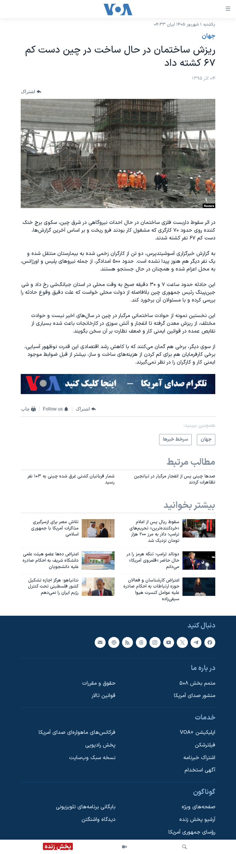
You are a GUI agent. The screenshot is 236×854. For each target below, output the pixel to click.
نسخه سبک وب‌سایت (92, 758)
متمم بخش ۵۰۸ (197, 683)
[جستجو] (184, 847)
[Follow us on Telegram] (196, 642)
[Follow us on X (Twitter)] (182, 642)
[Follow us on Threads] (141, 642)
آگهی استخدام (199, 770)
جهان (208, 36)
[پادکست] (113, 642)
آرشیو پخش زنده (197, 820)
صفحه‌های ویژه (198, 807)
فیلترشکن (205, 745)
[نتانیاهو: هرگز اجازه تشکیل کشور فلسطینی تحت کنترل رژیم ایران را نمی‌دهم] (98, 586)
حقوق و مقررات (98, 683)
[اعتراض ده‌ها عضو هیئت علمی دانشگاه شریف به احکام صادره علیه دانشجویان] (98, 560)
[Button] (31, 91)
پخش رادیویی (100, 745)
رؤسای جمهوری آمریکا (191, 832)
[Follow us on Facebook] (209, 642)
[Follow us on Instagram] (154, 642)
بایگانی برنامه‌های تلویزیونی (85, 807)
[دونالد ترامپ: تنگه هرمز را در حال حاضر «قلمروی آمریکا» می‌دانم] (198, 560)
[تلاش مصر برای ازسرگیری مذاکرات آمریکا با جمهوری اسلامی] (98, 528)
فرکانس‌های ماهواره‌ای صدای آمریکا (77, 732)
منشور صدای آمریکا (194, 696)
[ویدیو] (124, 847)
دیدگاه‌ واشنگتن (98, 820)
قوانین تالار (103, 696)
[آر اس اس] (127, 642)
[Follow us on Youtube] (168, 642)
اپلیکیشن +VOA (197, 732)
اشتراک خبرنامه (199, 758)
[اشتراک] (100, 642)
